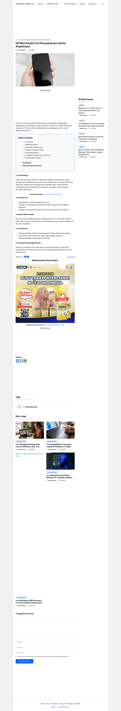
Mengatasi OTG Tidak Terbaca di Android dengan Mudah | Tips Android (90, 110)
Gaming (82, 4)
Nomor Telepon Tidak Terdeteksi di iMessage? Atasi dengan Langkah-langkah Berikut (91, 152)
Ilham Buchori (21, 50)
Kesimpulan (27, 163)
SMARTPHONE (52, 4)
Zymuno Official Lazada (52, 194)
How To (40, 4)
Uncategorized (21, 441)
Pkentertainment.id (63, 707)
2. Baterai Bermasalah (31, 144)
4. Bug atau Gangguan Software (34, 150)
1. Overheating (28, 142)
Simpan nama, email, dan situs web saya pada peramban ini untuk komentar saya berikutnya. (43, 656)
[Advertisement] (60, 23)
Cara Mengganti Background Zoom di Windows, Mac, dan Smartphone (28, 446)
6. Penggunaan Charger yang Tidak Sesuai (37, 155)
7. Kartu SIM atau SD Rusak (32, 158)
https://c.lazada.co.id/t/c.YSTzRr (54, 325)
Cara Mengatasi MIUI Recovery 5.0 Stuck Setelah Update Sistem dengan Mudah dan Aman (29, 602)
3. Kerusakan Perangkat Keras (33, 147)
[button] (102, 3)
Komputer (92, 4)
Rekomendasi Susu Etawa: (32, 166)
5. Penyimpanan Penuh (31, 152)
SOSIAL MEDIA (70, 4)
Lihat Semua (71, 257)
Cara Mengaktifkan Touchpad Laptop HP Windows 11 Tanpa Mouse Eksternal (58, 446)
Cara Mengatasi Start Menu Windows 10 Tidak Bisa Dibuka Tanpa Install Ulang (59, 477)
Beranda (18, 39)
